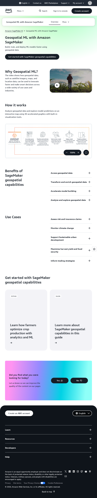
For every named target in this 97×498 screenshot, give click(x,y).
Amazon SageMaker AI (14, 31)
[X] (66, 471)
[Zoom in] (78, 152)
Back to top (47, 491)
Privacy (8, 483)
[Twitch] (82, 471)
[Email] (66, 476)
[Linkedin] (74, 471)
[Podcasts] (90, 471)
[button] (81, 11)
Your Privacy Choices (32, 483)
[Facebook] (70, 471)
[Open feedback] (94, 249)
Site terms (17, 483)
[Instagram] (78, 471)
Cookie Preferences (55, 483)
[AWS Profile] (90, 3)
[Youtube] (86, 471)
